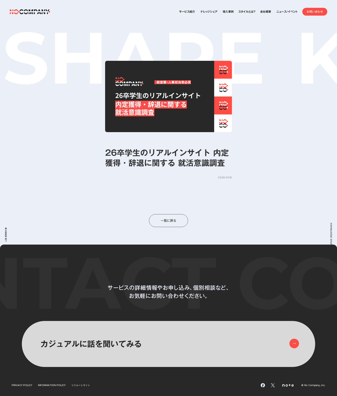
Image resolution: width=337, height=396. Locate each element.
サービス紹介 (187, 11)
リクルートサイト (80, 385)
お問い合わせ (315, 11)
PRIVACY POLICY (22, 385)
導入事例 (228, 11)
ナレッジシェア (208, 11)
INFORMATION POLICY (52, 385)
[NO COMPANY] (30, 11)
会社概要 (265, 11)
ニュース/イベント (287, 11)
